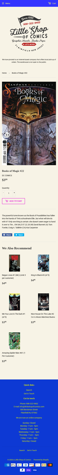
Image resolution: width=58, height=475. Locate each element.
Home (4, 73)
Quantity (5, 188)
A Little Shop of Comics (22, 460)
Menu (7, 3)
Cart (54, 3)
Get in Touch (29, 393)
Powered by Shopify (41, 460)
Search (29, 390)
